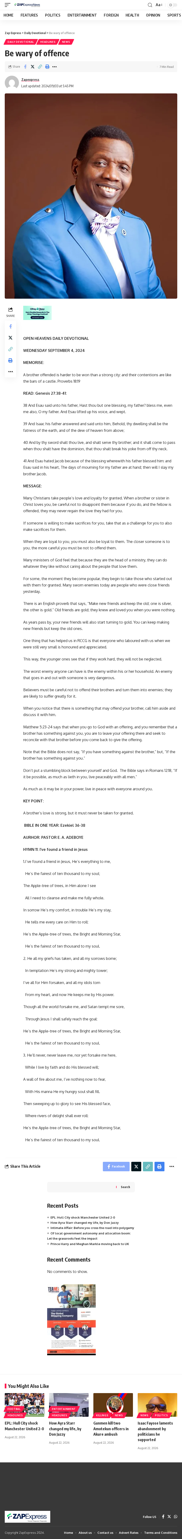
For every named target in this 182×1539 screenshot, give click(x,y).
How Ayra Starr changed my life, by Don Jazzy (84, 1222)
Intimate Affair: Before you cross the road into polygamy (92, 1228)
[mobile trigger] (9, 5)
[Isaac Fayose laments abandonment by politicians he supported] (157, 1405)
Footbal (14, 1409)
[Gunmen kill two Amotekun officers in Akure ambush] (113, 1405)
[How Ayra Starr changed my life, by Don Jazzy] (69, 1405)
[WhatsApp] (175, 1516)
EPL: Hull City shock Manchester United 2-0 (82, 1217)
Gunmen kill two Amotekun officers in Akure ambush (111, 1428)
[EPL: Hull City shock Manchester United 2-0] (24, 1405)
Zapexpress (30, 79)
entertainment (64, 1409)
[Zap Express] (28, 5)
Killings (102, 1415)
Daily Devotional (21, 41)
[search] (150, 5)
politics (161, 1415)
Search (125, 1187)
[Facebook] (163, 1516)
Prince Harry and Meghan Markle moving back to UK (89, 1244)
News (66, 41)
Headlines (47, 41)
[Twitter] (169, 1516)
